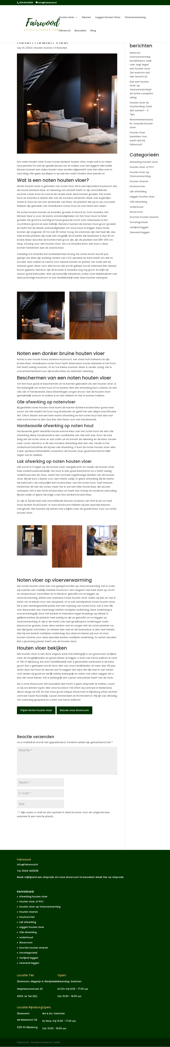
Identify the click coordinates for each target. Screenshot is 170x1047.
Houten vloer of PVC (142, 167)
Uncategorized (139, 222)
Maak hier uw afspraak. (110, 877)
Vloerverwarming (135, 17)
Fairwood (64, 30)
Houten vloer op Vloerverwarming (39, 906)
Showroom (136, 212)
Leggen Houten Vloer (108, 17)
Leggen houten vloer (142, 196)
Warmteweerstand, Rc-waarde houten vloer (141, 123)
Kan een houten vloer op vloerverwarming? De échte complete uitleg (141, 89)
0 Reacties (60, 47)
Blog (93, 30)
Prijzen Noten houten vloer (36, 710)
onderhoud (136, 207)
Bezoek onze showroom (74, 710)
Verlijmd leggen (139, 227)
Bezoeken (80, 30)
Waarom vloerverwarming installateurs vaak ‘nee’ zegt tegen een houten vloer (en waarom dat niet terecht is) (141, 64)
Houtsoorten (137, 186)
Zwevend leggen (140, 232)
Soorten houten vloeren (144, 217)
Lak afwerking (138, 191)
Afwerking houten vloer (144, 162)
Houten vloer (66, 17)
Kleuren (86, 17)
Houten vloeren (43, 47)
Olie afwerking (138, 201)
